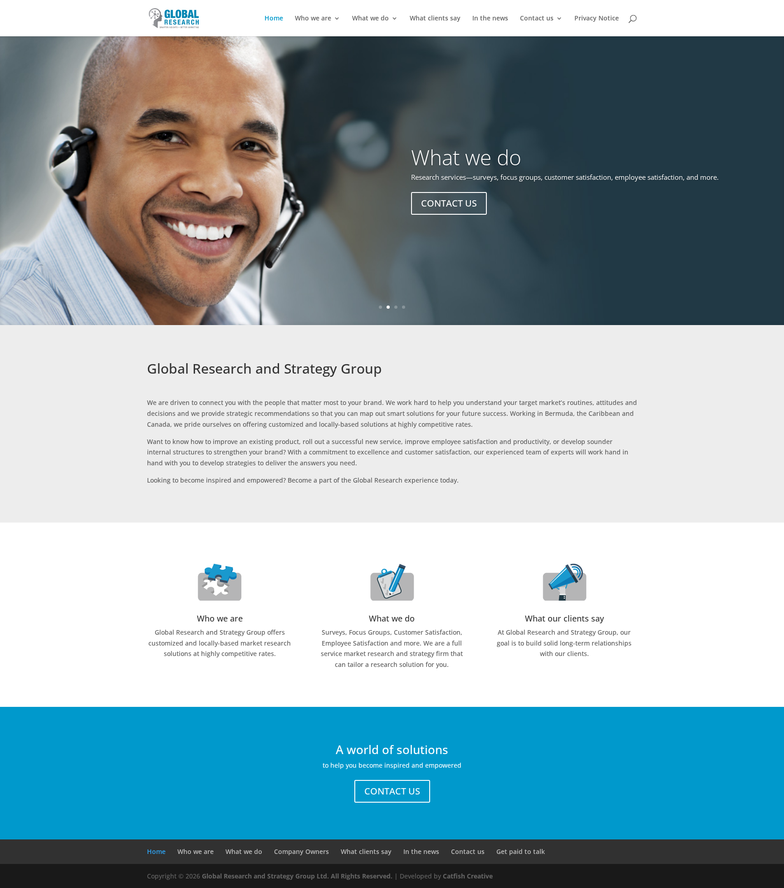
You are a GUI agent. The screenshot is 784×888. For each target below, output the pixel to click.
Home (274, 18)
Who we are (313, 18)
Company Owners (301, 851)
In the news (490, 18)
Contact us (537, 18)
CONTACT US (449, 203)
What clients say (435, 18)
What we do (370, 18)
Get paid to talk (520, 851)
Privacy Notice (596, 18)
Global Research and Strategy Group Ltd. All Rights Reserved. (297, 876)
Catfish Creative (468, 876)
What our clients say (564, 618)
